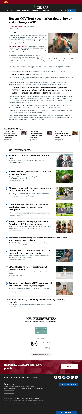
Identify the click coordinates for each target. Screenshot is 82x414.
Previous (20, 129)
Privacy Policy (35, 403)
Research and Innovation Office (12, 403)
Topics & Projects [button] (22, 10)
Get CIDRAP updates (66, 412)
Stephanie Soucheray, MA (16, 26)
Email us (9, 392)
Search (64, 10)
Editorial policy (17, 377)
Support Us (70, 366)
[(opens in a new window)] (13, 2)
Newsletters (48, 10)
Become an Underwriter (41, 354)
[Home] (41, 7)
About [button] (58, 10)
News (11, 10)
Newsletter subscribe (68, 384)
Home (6, 377)
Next (22, 129)
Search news (32, 377)
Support (71, 10)
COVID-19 (15, 28)
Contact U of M (26, 403)
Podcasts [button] (36, 10)
